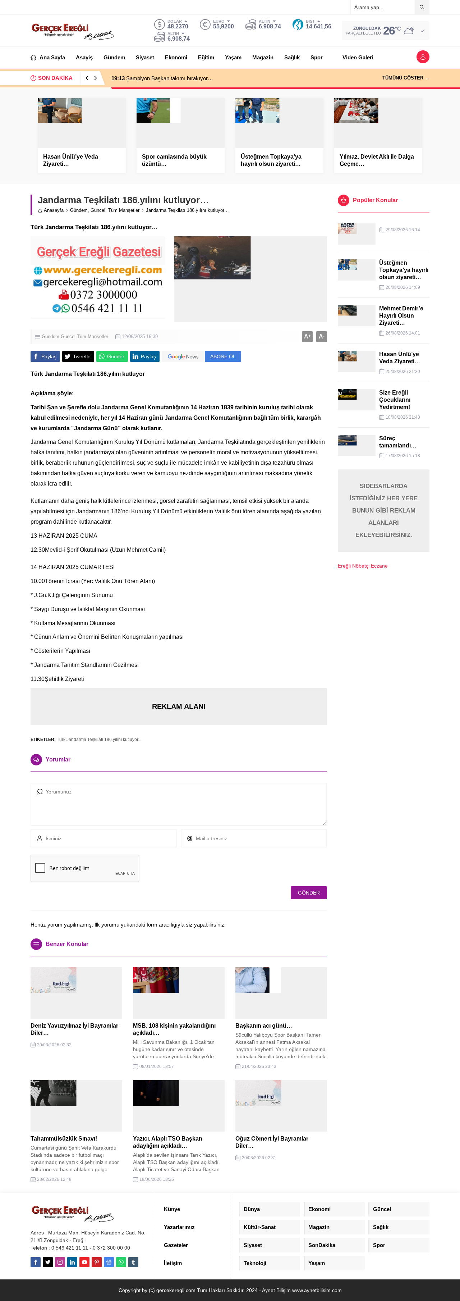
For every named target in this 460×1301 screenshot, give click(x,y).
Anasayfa (54, 210)
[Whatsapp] (121, 1262)
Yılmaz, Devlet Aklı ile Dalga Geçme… (377, 160)
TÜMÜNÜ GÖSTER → (405, 78)
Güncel (98, 210)
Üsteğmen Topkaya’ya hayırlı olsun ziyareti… (271, 160)
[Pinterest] (97, 1262)
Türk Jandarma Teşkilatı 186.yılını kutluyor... (99, 739)
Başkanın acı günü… (263, 1026)
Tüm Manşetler (123, 210)
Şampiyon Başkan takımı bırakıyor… (162, 78)
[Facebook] (36, 1262)
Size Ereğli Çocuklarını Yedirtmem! (394, 400)
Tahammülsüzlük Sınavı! (64, 1139)
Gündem (79, 210)
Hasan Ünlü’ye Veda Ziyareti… (70, 160)
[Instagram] (60, 1262)
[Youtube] (84, 1262)
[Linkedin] (72, 1262)
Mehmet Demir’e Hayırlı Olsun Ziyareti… (402, 315)
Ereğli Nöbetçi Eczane (363, 566)
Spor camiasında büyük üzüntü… (174, 160)
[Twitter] (48, 1262)
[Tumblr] (133, 1262)
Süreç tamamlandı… (398, 442)
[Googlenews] (109, 1262)
